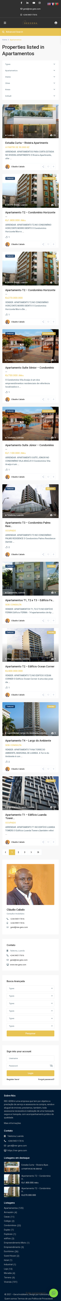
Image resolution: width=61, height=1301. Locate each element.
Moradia (8, 1273)
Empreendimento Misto (15, 1243)
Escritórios (9, 1251)
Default (8, 96)
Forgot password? (46, 1079)
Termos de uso (24, 1298)
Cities (7, 83)
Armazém (9, 1212)
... (11, 158)
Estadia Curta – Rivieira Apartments (26, 142)
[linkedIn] (27, 3)
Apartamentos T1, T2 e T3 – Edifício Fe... (29, 600)
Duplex (7, 1230)
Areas (7, 89)
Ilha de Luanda (14, 659)
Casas (7, 1217)
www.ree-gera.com (18, 965)
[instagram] (40, 3)
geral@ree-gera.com (19, 927)
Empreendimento (12, 1247)
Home (4, 40)
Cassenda (12, 592)
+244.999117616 (17, 923)
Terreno (7, 1277)
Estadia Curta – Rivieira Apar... (35, 1165)
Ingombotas (13, 733)
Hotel (6, 1260)
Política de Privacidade (42, 1298)
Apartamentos (11, 70)
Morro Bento (13, 205)
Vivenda (8, 1282)
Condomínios (10, 1225)
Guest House (10, 1256)
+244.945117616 (30, 15)
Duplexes (8, 1234)
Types (7, 64)
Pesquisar (30, 1033)
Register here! (13, 1079)
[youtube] (33, 3)
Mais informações (12, 1123)
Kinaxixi (22, 807)
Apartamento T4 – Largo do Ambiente (28, 740)
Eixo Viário (12, 807)
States (8, 77)
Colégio (7, 1221)
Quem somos (10, 1298)
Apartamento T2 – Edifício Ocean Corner (29, 666)
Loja (6, 1269)
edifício (7, 1238)
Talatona (11, 360)
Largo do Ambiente (29, 733)
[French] (53, 4)
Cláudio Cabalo (18, 166)
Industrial (8, 1264)
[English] (49, 4)
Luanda (10, 135)
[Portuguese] (57, 4)
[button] (53, 1293)
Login (30, 1073)
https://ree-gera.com (17, 1150)
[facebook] (21, 3)
